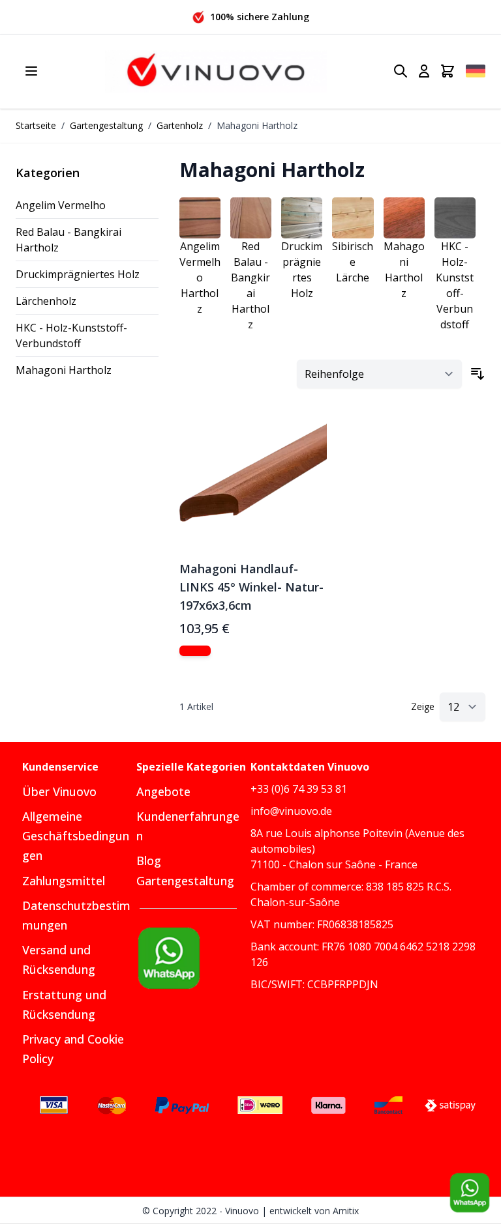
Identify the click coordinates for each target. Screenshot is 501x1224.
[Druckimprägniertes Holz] (301, 217)
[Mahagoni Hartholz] (404, 217)
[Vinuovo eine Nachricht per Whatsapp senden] (193, 958)
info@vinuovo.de (291, 811)
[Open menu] (31, 71)
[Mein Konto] (424, 71)
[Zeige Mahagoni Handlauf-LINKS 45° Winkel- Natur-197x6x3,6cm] (195, 651)
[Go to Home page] (216, 71)
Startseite (36, 125)
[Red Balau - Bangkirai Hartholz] (250, 217)
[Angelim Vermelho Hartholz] (199, 217)
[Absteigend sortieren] (477, 374)
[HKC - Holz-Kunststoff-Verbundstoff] (455, 217)
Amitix (346, 1210)
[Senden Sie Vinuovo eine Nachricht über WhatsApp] (470, 1193)
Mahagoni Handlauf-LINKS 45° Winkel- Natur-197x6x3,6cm (251, 587)
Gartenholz (180, 125)
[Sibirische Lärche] (352, 217)
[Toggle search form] (400, 71)
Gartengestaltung (106, 125)
